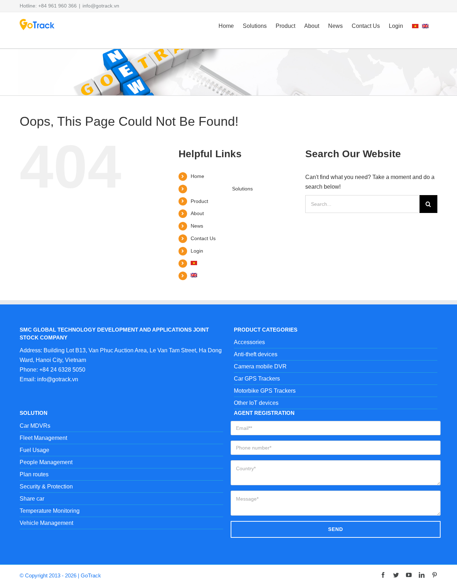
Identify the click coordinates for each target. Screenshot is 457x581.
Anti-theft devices (255, 354)
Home (197, 176)
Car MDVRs (35, 426)
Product (199, 201)
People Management (46, 462)
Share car (32, 499)
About (197, 213)
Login (197, 251)
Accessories (249, 342)
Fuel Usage (34, 450)
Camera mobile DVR (260, 366)
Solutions (242, 189)
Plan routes (34, 474)
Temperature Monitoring (50, 511)
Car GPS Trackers (257, 379)
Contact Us (203, 238)
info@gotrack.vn (100, 6)
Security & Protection (46, 486)
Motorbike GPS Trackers (265, 391)
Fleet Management (43, 438)
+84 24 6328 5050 (62, 370)
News (197, 226)
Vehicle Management (46, 523)
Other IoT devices (256, 403)
